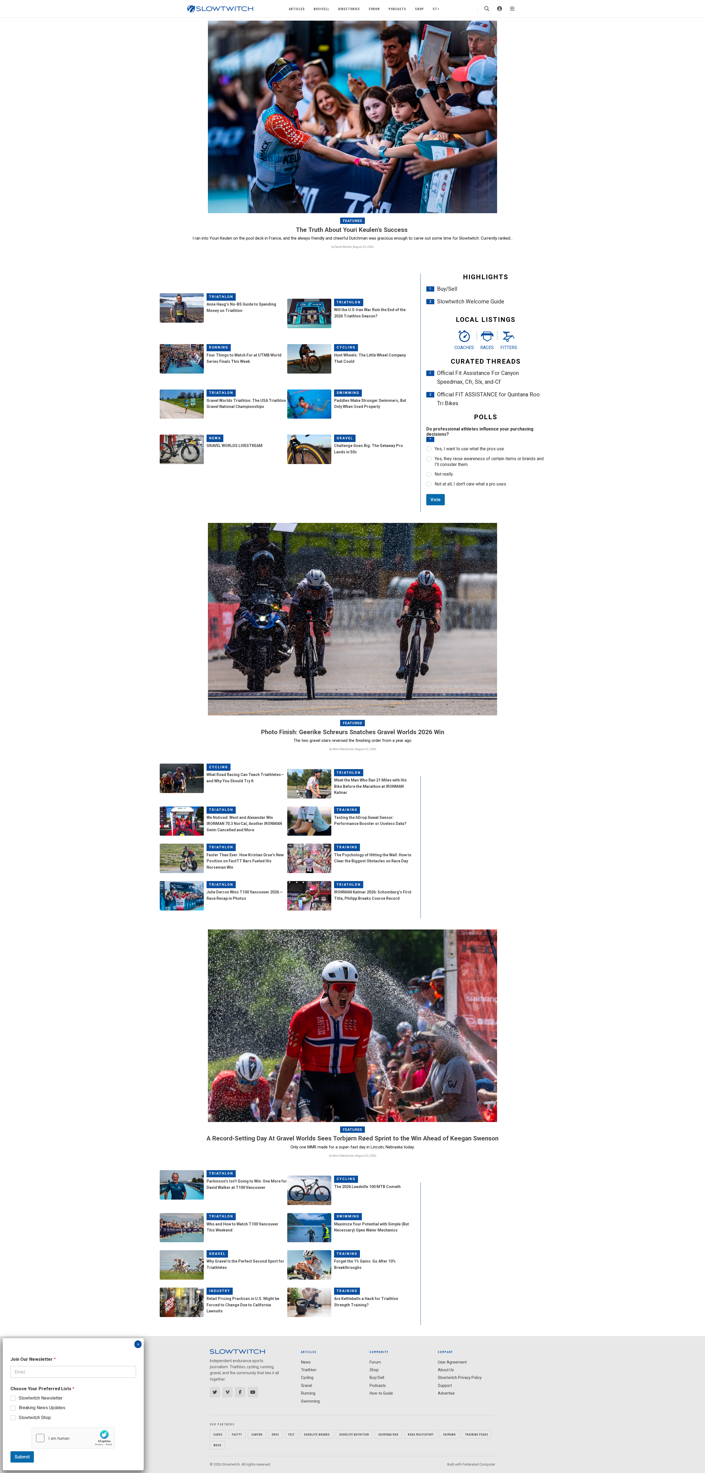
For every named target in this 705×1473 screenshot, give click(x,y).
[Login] (499, 8)
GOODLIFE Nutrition (354, 1434)
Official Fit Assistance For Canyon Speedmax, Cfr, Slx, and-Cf (478, 377)
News (215, 438)
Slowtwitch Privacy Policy (460, 1377)
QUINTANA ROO (388, 1434)
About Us (446, 1370)
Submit (22, 1457)
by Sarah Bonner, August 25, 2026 (352, 246)
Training (347, 810)
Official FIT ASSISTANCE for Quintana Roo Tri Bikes (488, 399)
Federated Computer (478, 1464)
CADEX (218, 1434)
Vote (435, 499)
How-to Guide (381, 1393)
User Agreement (452, 1362)
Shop (419, 8)
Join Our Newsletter (33, 1359)
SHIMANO (449, 1434)
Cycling (346, 347)
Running (218, 347)
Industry (219, 1291)
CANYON (256, 1434)
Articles (297, 8)
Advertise (446, 1393)
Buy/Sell (321, 8)
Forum (374, 8)
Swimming (348, 393)
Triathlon (221, 297)
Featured (352, 221)
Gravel (345, 438)
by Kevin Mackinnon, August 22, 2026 (352, 749)
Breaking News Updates (42, 1407)
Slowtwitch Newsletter (41, 1398)
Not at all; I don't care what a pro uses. (471, 484)
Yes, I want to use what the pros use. (470, 448)
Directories (349, 8)
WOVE (217, 1445)
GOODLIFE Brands (317, 1434)
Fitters (508, 347)
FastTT (237, 1434)
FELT (291, 1434)
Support (445, 1385)
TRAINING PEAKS (476, 1434)
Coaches (464, 347)
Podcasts (397, 8)
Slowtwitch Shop (35, 1417)
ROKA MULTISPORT (421, 1434)
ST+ (436, 8)
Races (487, 347)
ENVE (275, 1434)
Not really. (444, 474)
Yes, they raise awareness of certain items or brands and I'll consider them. (489, 461)
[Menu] (512, 8)
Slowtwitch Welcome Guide (470, 301)
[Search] (486, 8)
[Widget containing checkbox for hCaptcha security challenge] (73, 1438)
